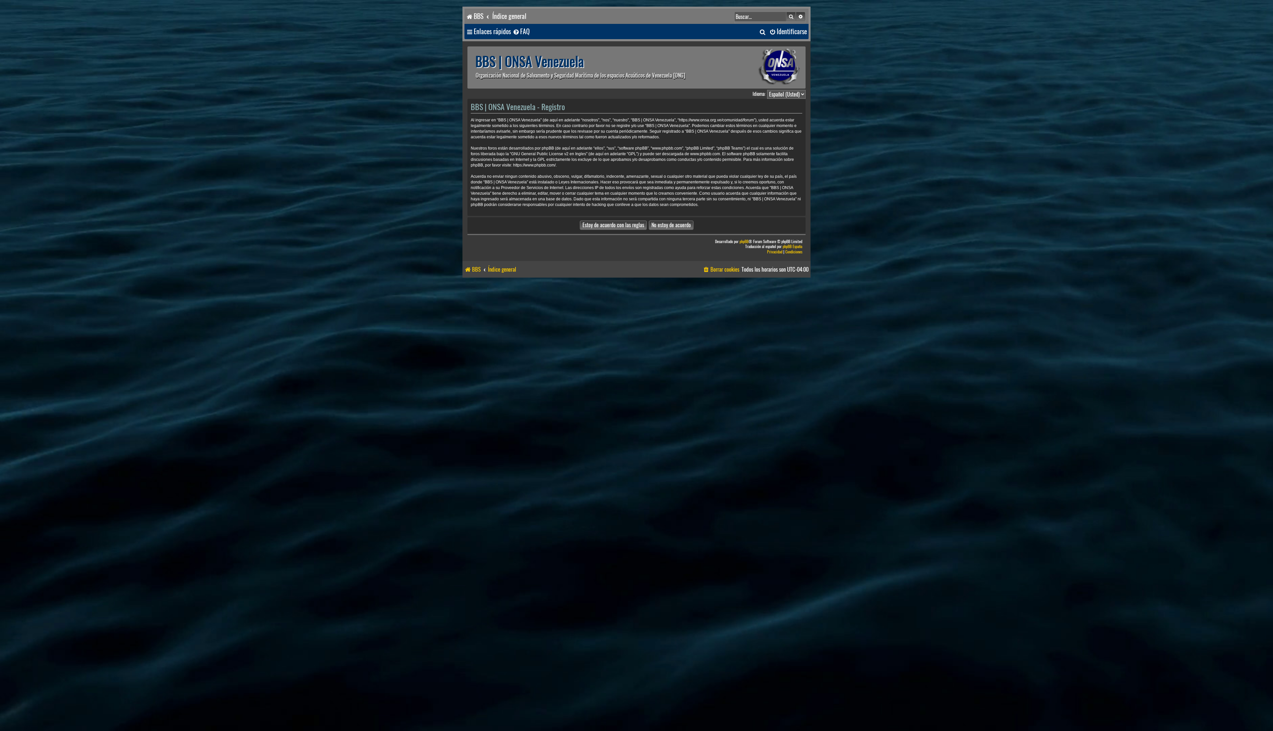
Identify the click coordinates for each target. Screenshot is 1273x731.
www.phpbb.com (705, 154)
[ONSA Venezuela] (764, 67)
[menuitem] (521, 31)
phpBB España (792, 246)
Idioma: (759, 94)
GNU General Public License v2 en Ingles (548, 154)
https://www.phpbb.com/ (534, 165)
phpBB (744, 241)
